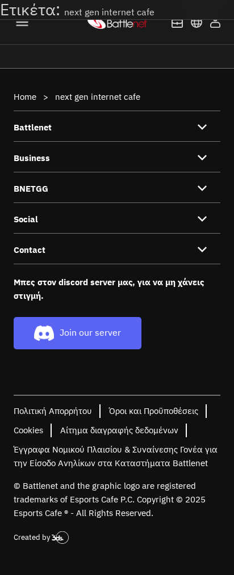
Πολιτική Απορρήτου (53, 410)
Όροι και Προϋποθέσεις (153, 410)
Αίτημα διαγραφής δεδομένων (119, 430)
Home (25, 96)
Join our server (90, 332)
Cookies (28, 430)
